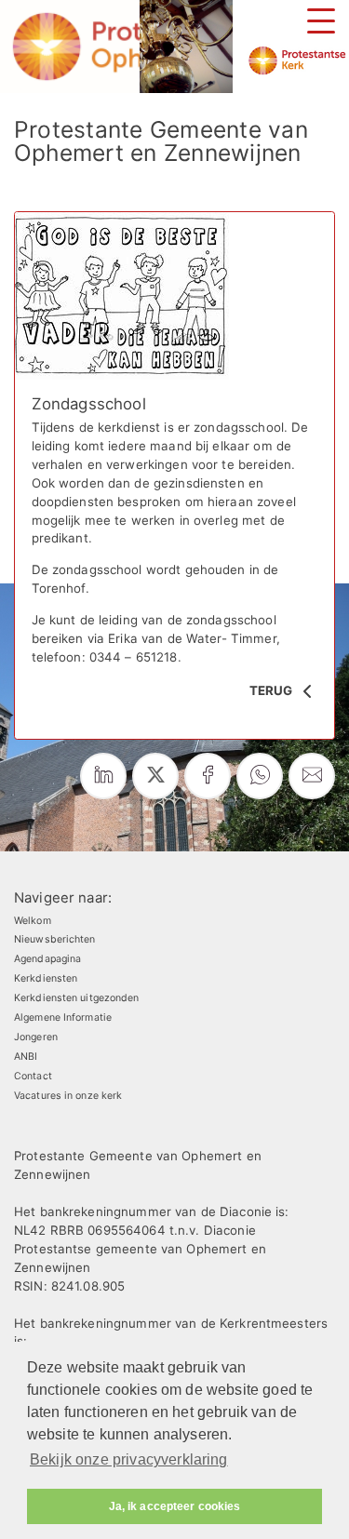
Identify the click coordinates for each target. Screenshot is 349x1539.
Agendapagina (47, 959)
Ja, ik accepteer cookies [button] (175, 1506)
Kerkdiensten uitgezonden (77, 998)
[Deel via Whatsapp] (259, 776)
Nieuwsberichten (55, 939)
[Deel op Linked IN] (103, 776)
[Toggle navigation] (321, 21)
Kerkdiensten (45, 978)
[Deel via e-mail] (312, 776)
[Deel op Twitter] (155, 776)
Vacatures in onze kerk (68, 1096)
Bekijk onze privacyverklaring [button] (129, 1459)
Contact (33, 1076)
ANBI (25, 1057)
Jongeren (36, 1037)
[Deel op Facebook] (207, 776)
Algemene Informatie (63, 1017)
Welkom (32, 921)
